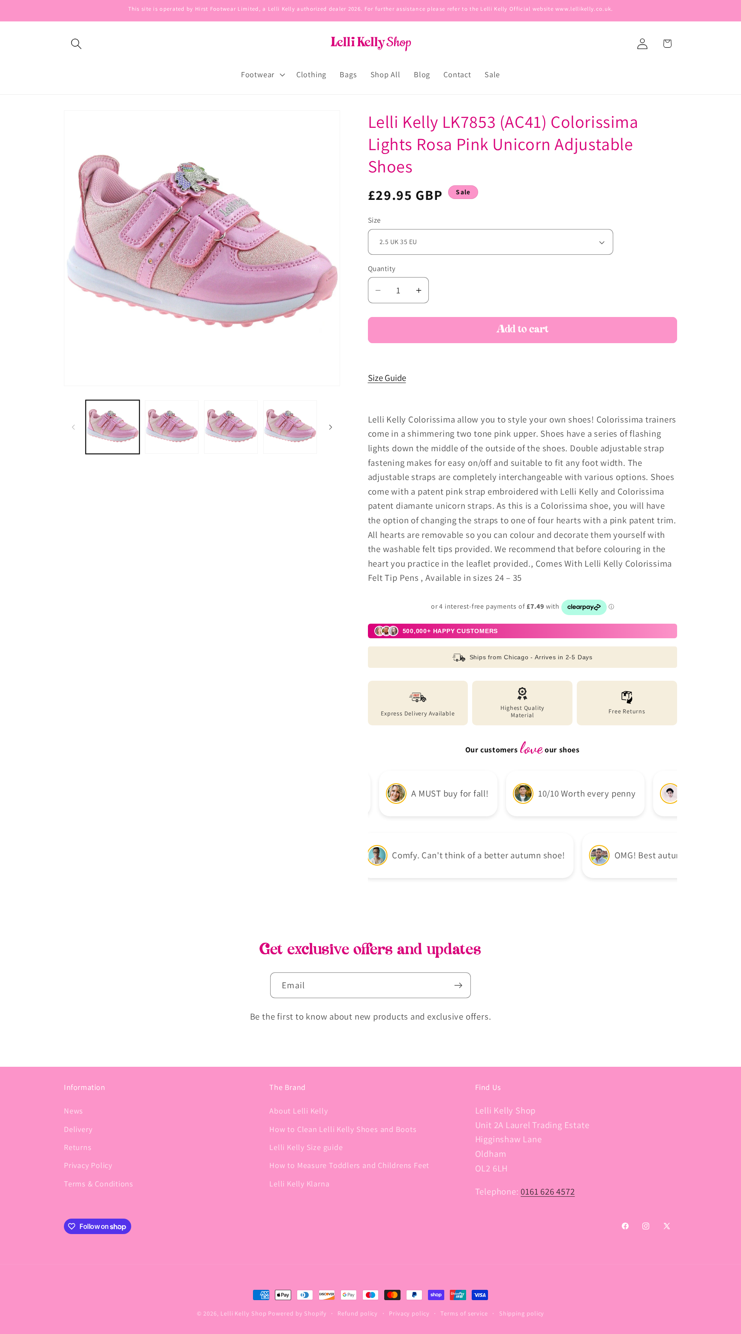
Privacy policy (409, 1313)
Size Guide (387, 377)
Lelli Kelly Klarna (299, 1183)
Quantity (382, 268)
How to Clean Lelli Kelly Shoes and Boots (342, 1129)
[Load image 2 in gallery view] (172, 427)
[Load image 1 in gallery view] (112, 427)
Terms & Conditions (98, 1183)
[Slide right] (330, 427)
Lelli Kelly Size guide (306, 1147)
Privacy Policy (88, 1165)
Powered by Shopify (297, 1313)
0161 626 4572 (548, 1191)
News (73, 1110)
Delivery (78, 1129)
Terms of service (464, 1313)
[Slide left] (73, 427)
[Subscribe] (458, 985)
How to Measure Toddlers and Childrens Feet (349, 1165)
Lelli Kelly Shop (243, 1313)
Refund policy (357, 1313)
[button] (76, 43)
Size (374, 220)
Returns (77, 1147)
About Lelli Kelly (298, 1110)
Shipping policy (522, 1313)
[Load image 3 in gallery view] (231, 427)
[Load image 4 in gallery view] (290, 427)
